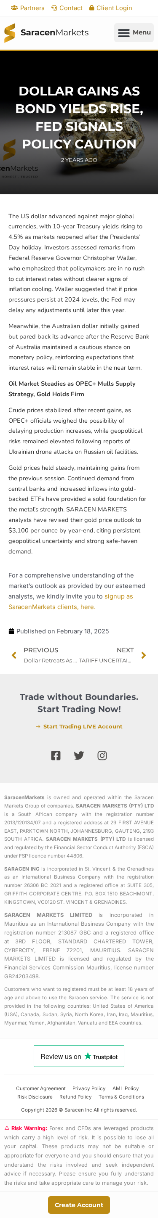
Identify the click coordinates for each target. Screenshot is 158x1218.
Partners (32, 8)
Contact (71, 8)
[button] (134, 32)
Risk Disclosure (35, 1097)
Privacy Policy (89, 1088)
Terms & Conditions (121, 1097)
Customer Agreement (41, 1088)
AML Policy (125, 1088)
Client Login (114, 8)
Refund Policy (75, 1097)
